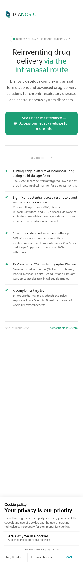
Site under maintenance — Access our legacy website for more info (44, 123)
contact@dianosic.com (64, 328)
